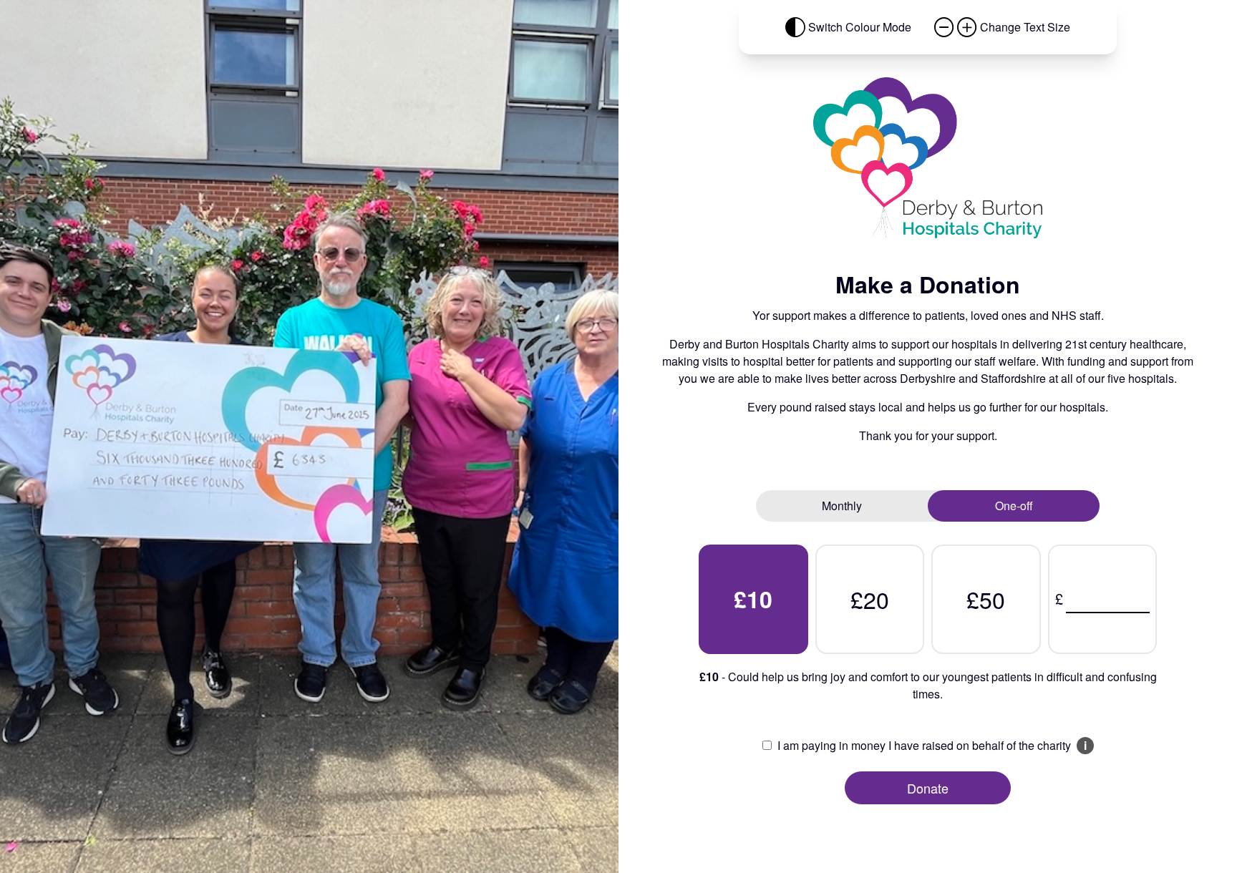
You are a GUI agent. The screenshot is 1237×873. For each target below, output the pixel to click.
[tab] (842, 506)
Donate (928, 788)
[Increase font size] (967, 27)
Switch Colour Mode (859, 27)
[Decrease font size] (944, 27)
